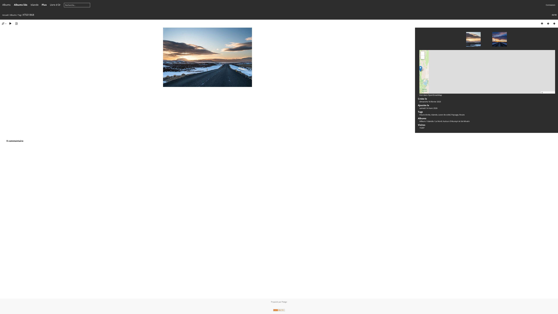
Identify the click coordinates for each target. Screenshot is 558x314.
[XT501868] (420, 69)
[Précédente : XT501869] (548, 23)
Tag (19, 15)
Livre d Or (55, 4)
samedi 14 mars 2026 (428, 108)
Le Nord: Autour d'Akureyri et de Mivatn (452, 121)
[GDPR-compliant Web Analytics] (279, 310)
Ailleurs (422, 121)
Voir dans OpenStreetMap (430, 95)
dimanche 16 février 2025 (430, 101)
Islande (35, 4)
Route (462, 114)
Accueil (5, 15)
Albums (6, 4)
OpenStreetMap (548, 92)
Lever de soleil (444, 114)
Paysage (454, 114)
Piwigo (284, 302)
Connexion (550, 5)
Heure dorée (424, 114)
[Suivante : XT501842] (554, 23)
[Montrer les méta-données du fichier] (16, 23)
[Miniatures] (542, 23)
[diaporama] (10, 23)
